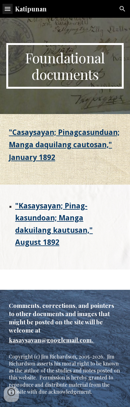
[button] (7, 8)
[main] (65, 66)
